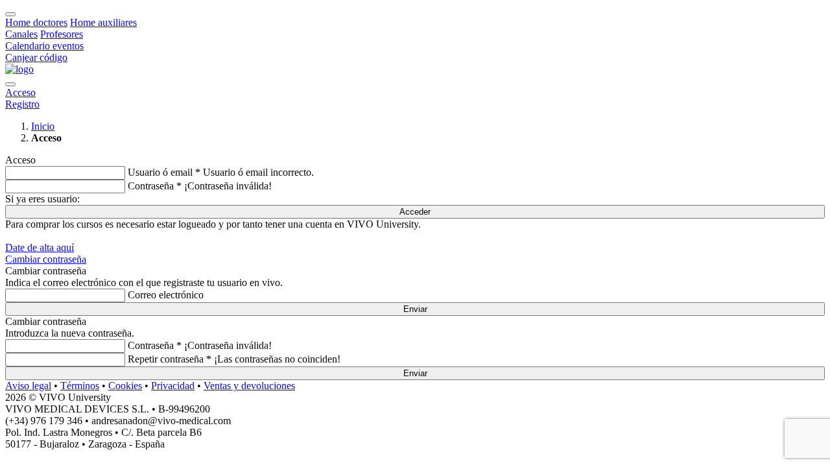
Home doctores (36, 22)
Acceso (20, 92)
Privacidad (173, 385)
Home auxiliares (103, 22)
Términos (79, 385)
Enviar (415, 309)
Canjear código (36, 57)
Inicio (42, 126)
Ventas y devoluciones (249, 385)
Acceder (415, 212)
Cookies (125, 385)
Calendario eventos (44, 45)
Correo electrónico (166, 294)
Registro (22, 104)
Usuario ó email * (164, 172)
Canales (21, 34)
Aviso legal (28, 385)
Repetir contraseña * (169, 359)
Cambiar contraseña (45, 259)
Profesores (61, 34)
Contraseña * (155, 185)
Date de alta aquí (39, 247)
